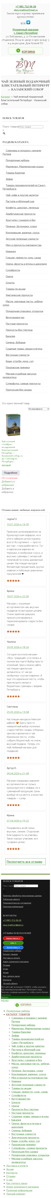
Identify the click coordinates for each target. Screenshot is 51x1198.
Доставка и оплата (11, 958)
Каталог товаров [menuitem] (18, 1014)
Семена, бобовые (16, 342)
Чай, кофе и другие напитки (22, 195)
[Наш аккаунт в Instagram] (25, 23)
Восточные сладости (17, 355)
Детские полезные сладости (22, 239)
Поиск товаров (11, 126)
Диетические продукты (19, 295)
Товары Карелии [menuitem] (21, 1032)
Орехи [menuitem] (15, 1106)
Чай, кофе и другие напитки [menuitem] (28, 1046)
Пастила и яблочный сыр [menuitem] (26, 1049)
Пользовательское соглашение (17, 903)
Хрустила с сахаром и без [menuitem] (27, 1060)
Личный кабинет (10, 983)
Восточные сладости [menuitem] (24, 1134)
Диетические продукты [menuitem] (25, 1137)
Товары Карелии (15, 172)
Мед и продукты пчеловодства (23, 245)
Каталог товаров (10, 954)
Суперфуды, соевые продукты (23, 383)
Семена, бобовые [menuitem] (22, 1130)
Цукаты (10, 282)
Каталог (5, 96)
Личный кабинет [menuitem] (16, 1194)
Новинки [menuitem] (16, 1081)
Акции (5, 972)
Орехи (9, 276)
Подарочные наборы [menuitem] (18, 1011)
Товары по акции (16, 289)
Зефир (9, 179)
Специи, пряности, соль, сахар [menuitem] (30, 1091)
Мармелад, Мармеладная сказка (25, 166)
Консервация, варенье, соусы (22, 232)
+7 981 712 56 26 (26, 6)
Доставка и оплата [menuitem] (17, 1165)
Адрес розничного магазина (16, 961)
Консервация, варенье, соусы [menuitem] (29, 1074)
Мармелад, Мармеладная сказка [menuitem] (31, 1028)
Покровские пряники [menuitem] (24, 1144)
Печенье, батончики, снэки (21, 226)
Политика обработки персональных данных (22, 895)
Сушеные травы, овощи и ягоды (24, 348)
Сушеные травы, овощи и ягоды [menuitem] (30, 1116)
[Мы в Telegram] (28, 23)
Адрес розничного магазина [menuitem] (22, 1186)
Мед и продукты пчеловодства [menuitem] (29, 1077)
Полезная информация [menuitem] (19, 1190)
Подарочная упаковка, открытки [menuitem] (30, 1155)
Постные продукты (17, 323)
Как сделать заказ (11, 976)
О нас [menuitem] (9, 1179)
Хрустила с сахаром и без (20, 220)
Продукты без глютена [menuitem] (25, 1109)
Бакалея (10, 336)
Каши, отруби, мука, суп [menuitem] (26, 1141)
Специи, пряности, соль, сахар (23, 257)
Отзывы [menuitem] (10, 1176)
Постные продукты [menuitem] (23, 1113)
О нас (5, 969)
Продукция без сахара (19, 389)
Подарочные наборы (17, 160)
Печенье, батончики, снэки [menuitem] (27, 1070)
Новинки (11, 251)
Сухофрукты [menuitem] (19, 1095)
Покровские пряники (18, 367)
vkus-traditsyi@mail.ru (26, 10)
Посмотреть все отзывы (24, 862)
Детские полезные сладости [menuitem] (28, 1084)
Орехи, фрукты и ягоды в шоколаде (26, 264)
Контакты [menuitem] (11, 1172)
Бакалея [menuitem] (16, 1120)
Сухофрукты (13, 270)
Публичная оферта (11, 899)
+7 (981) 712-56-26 (12, 920)
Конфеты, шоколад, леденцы (22, 207)
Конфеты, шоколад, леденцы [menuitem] (29, 1053)
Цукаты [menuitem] (16, 1102)
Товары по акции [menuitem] (21, 1088)
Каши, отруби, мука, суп (19, 361)
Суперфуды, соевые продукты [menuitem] (29, 1148)
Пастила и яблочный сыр (20, 201)
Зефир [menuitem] (15, 1035)
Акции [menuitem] (10, 1169)
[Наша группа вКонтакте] (22, 23)
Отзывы (6, 965)
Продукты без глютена (19, 330)
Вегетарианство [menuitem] (21, 1099)
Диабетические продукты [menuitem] (27, 1056)
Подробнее (10, 472)
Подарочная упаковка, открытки (24, 311)
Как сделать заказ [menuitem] (16, 1183)
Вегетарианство (15, 317)
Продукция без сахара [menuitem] (25, 1151)
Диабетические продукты (20, 214)
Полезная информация (13, 906)
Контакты (7, 980)
